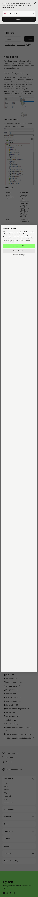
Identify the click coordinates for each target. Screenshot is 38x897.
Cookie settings (19, 254)
